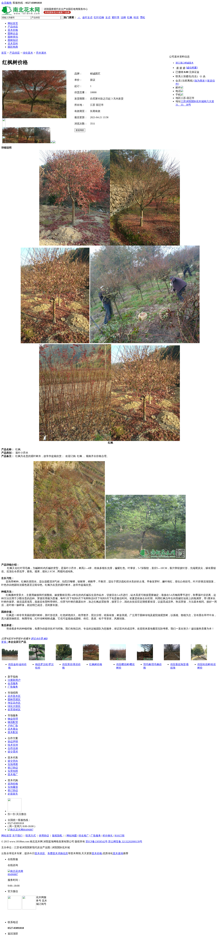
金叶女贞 (87, 17)
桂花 (136, 17)
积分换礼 (108, 835)
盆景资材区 (14, 709)
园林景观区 (14, 699)
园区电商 (13, 46)
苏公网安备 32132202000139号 (125, 841)
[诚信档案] (192, 67)
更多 (4, 642)
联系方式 (30, 835)
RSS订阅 (119, 835)
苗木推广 (13, 774)
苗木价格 (13, 30)
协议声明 (13, 741)
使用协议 (44, 835)
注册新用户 (14, 680)
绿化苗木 (28, 52)
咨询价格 (13, 783)
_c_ (79, 17)
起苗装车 (13, 793)
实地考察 (13, 764)
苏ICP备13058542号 (97, 841)
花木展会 (13, 729)
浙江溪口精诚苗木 (185, 63)
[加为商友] (200, 80)
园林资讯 (13, 36)
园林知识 (13, 40)
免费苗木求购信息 (57, 853)
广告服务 (13, 686)
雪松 (142, 17)
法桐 (123, 17)
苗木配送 (13, 732)
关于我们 (17, 835)
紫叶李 (115, 17)
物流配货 (13, 722)
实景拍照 (13, 771)
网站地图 (72, 835)
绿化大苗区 (14, 706)
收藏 (26, 638)
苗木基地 (118, 853)
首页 (3, 52)
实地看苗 (13, 787)
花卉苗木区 (14, 696)
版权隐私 (57, 835)
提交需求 (13, 751)
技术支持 (13, 745)
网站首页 (13, 23)
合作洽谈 (13, 748)
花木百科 (13, 43)
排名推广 (84, 835)
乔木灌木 (41, 52)
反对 (11, 638)
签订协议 (13, 767)
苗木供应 (40, 853)
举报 (18, 638)
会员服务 (6, 2)
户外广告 (13, 725)
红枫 (129, 17)
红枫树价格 (95, 664)
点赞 (4, 638)
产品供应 (13, 26)
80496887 (28, 829)
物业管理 (13, 718)
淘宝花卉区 (14, 702)
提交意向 (13, 761)
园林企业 (13, 33)
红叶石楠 (99, 17)
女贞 (107, 17)
